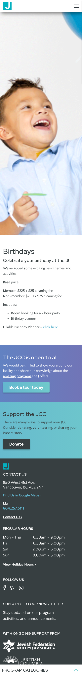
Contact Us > (12, 517)
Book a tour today (26, 387)
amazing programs (17, 376)
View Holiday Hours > (19, 565)
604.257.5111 (13, 508)
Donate (16, 444)
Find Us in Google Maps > (22, 495)
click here (50, 327)
